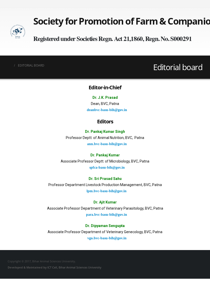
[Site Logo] (18, 32)
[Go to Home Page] (9, 65)
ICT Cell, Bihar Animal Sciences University (74, 267)
